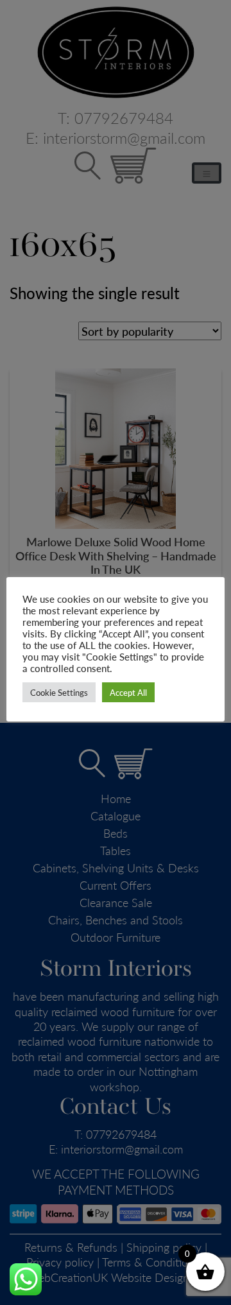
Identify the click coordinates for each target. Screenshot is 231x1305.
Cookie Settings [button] (59, 692)
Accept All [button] (128, 692)
